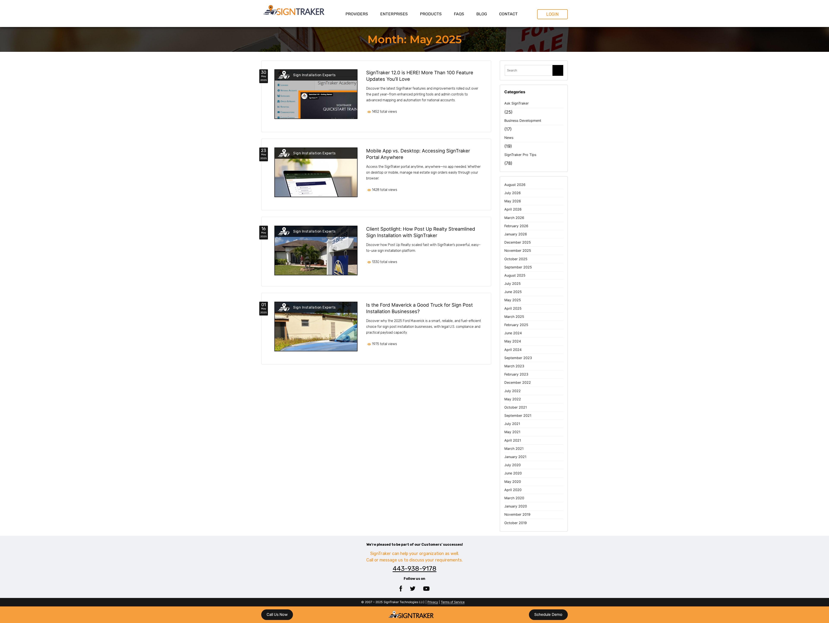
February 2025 (516, 325)
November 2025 (517, 250)
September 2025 (518, 267)
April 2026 (513, 209)
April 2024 (513, 349)
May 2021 (512, 432)
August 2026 (514, 184)
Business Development (522, 120)
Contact (508, 13)
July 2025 (512, 283)
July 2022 (512, 391)
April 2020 (513, 490)
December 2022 (517, 382)
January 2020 (515, 506)
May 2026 (512, 201)
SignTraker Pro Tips (520, 154)
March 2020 (514, 498)
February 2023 (516, 374)
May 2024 (512, 341)
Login (552, 14)
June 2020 (513, 473)
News (508, 137)
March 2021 (514, 448)
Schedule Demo (548, 614)
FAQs (459, 13)
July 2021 (512, 424)
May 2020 (512, 481)
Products (431, 13)
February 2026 (516, 226)
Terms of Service (453, 602)
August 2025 (514, 275)
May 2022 (512, 399)
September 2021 (517, 415)
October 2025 (515, 259)
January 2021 (515, 457)
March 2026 (514, 218)
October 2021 (515, 407)
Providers (356, 13)
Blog (481, 13)
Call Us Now (277, 614)
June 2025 (513, 292)
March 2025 (514, 316)
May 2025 (512, 300)
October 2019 (515, 523)
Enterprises (394, 13)
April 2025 (513, 308)
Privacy (432, 602)
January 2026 (515, 234)
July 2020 (512, 465)
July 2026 (512, 193)
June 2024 (513, 333)
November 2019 (517, 514)
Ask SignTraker (516, 103)
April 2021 (512, 440)
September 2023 (518, 358)
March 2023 (514, 366)
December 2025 (517, 242)
